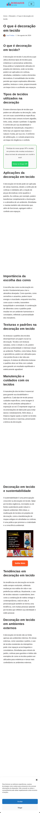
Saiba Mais (20, 563)
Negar (20, 808)
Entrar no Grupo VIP (20, 164)
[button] (37, 780)
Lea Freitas (10, 35)
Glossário (12, 16)
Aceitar (20, 801)
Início (5, 16)
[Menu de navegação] (31, 4)
